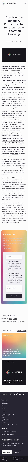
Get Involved (6, 452)
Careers (4, 408)
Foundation (5, 403)
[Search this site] (21, 3)
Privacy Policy (5, 459)
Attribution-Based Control (9, 425)
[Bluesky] (23, 394)
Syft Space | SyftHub (8, 415)
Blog (3, 405)
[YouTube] (20, 394)
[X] (14, 394)
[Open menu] (25, 3)
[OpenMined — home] (9, 3)
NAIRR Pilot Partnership (9, 431)
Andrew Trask (11, 315)
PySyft (3, 422)
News (13, 41)
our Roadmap (6, 216)
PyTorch (14, 143)
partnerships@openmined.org (10, 222)
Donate (17, 452)
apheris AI (15, 153)
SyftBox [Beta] (6, 420)
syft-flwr (4, 417)
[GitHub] (17, 394)
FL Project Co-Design (8, 434)
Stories (17, 41)
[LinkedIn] (11, 394)
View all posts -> (21, 330)
